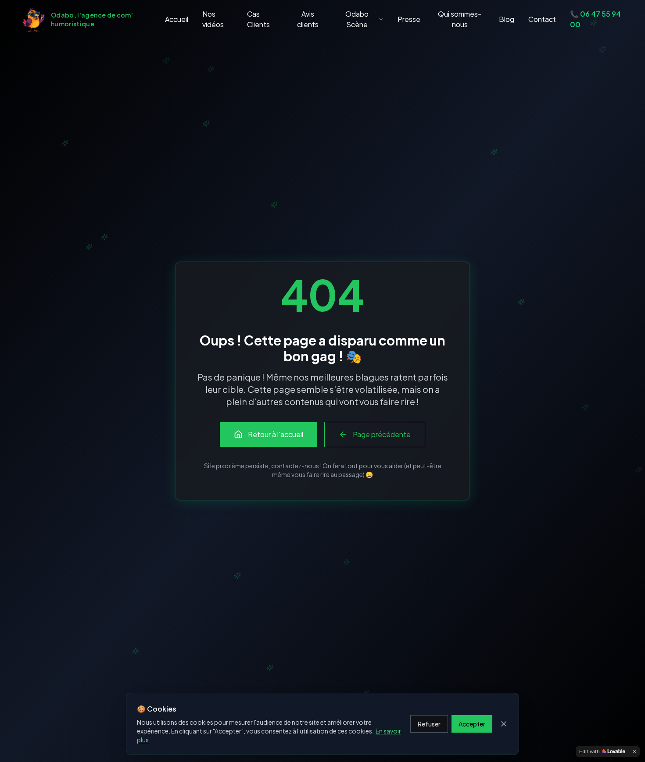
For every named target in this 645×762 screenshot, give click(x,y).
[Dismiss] (634, 751)
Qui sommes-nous (459, 19)
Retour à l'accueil (275, 434)
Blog (506, 19)
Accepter (472, 724)
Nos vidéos (213, 19)
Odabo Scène (357, 19)
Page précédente (382, 434)
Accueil (176, 19)
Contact (542, 19)
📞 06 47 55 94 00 (595, 19)
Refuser (429, 724)
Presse (409, 19)
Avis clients (308, 19)
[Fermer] (503, 723)
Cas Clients (258, 19)
